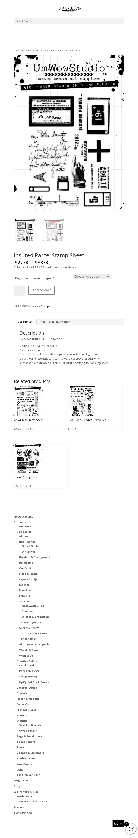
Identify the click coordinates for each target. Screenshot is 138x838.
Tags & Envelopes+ (29, 736)
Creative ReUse (27, 661)
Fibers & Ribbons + (29, 698)
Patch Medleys (29, 671)
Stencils (22, 720)
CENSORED (24, 526)
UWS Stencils (28, 730)
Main (24, 50)
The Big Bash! (28, 639)
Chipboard (24, 532)
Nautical (25, 590)
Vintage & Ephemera (30, 753)
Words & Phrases (30, 650)
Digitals (22, 693)
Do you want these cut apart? (34, 278)
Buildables (26, 562)
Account (19, 807)
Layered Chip (28, 579)
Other (21, 769)
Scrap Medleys (29, 676)
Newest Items (23, 516)
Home (17, 50)
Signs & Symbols (30, 622)
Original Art (22, 780)
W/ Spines (28, 551)
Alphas (23, 536)
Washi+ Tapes (26, 758)
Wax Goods (24, 764)
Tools (20, 747)
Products (34, 50)
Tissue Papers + (27, 742)
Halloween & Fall (33, 605)
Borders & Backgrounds (35, 557)
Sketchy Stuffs (29, 628)
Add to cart (41, 290)
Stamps (45, 50)
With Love (26, 655)
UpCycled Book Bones (34, 682)
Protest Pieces (26, 709)
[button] (118, 61)
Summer (27, 611)
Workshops (24, 796)
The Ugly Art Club (28, 775)
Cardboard (26, 665)
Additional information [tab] (55, 322)
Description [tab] (25, 322)
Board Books (30, 546)
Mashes (24, 584)
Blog (17, 786)
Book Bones (27, 541)
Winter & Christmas (35, 616)
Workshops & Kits (26, 791)
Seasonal (25, 601)
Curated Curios (27, 687)
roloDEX (24, 596)
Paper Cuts (24, 704)
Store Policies (23, 812)
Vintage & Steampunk (34, 644)
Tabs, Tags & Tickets (33, 633)
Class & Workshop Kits (32, 801)
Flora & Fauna (28, 573)
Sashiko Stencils (30, 725)
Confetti (25, 568)
